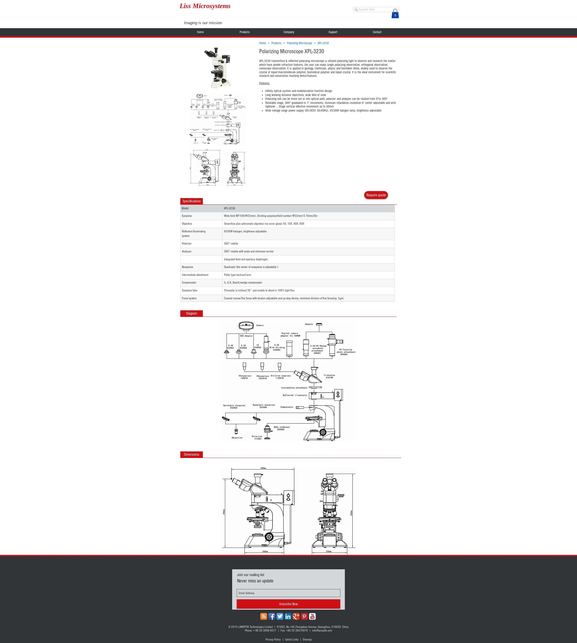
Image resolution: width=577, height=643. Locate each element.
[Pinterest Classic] (304, 616)
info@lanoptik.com (322, 630)
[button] (395, 13)
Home (262, 43)
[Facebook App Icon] (271, 616)
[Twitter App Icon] (280, 616)
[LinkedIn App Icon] (288, 616)
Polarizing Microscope (299, 43)
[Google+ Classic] (296, 616)
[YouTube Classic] (312, 616)
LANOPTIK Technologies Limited (255, 627)
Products (276, 43)
